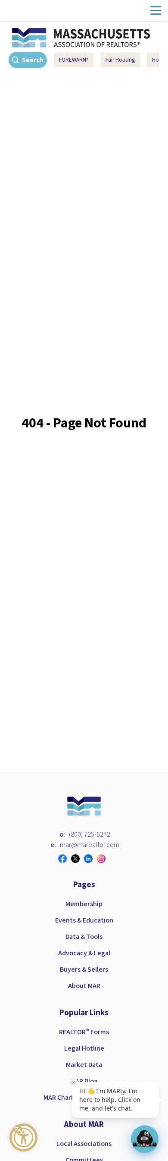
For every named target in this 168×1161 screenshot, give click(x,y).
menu (155, 10)
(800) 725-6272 (89, 834)
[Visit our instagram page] (103, 858)
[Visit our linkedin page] (90, 858)
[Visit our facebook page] (64, 858)
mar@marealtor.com (89, 845)
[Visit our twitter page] (77, 858)
